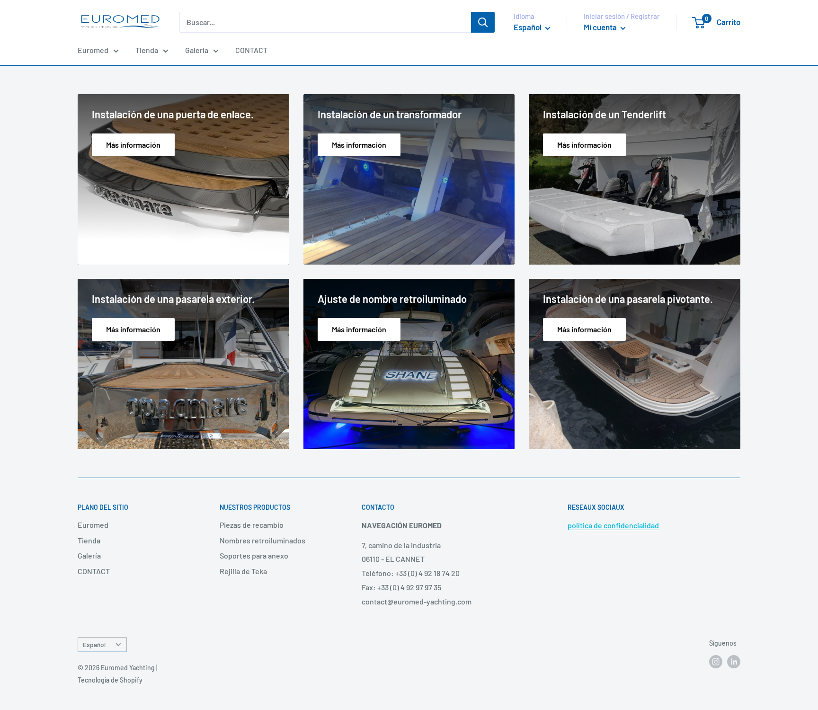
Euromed (93, 49)
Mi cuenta (601, 27)
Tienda (146, 49)
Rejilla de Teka (243, 571)
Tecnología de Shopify (110, 680)
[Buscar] (483, 22)
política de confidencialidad (613, 525)
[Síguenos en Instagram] (715, 661)
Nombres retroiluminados (262, 540)
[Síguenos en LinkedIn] (733, 661)
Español (94, 644)
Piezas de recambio (252, 524)
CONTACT (251, 49)
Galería (196, 49)
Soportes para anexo (254, 555)
